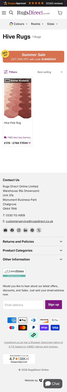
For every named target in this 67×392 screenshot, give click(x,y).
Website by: (31, 381)
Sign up (53, 304)
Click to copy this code (33, 56)
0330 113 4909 (15, 215)
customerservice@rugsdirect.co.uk (29, 221)
